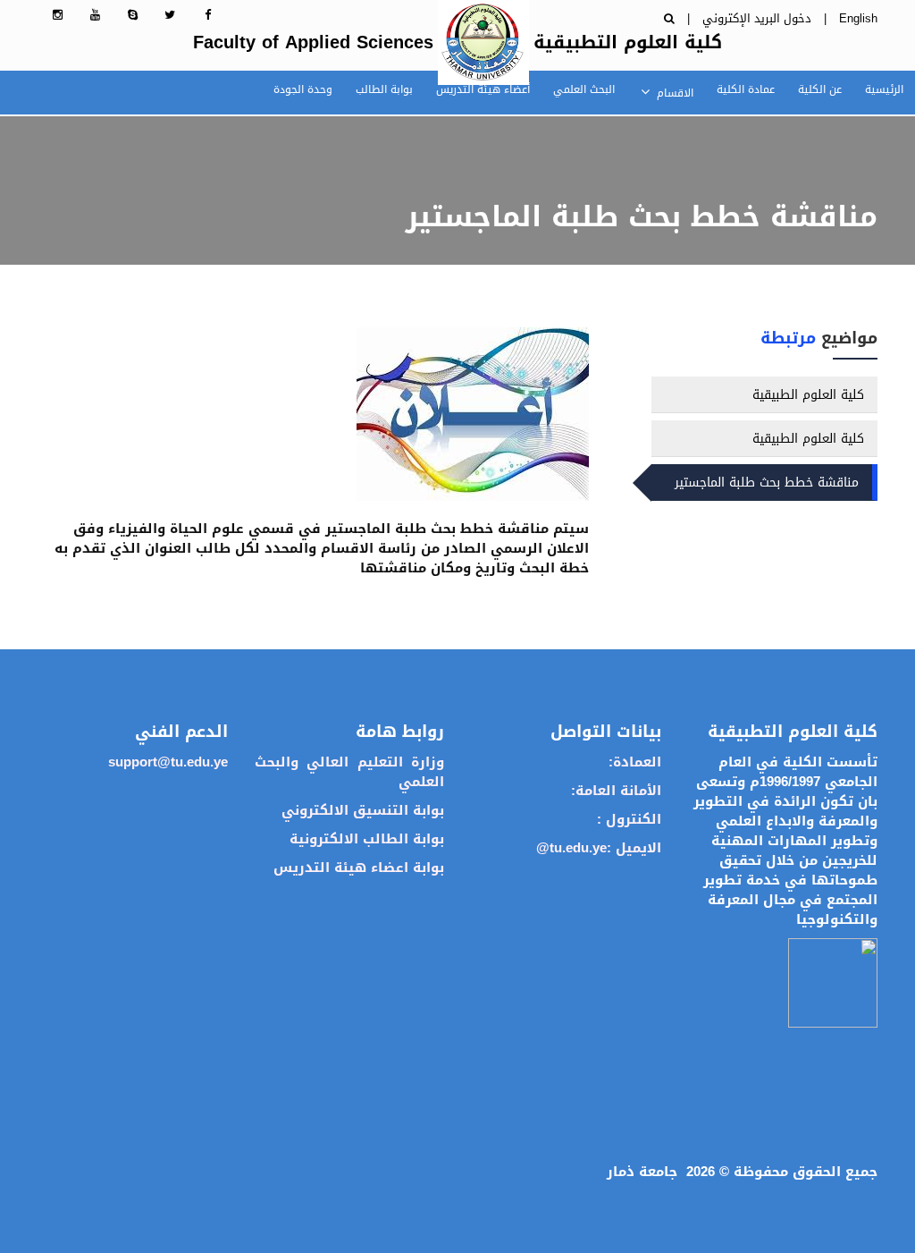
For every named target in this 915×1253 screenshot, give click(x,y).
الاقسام (673, 93)
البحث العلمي (584, 89)
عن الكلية (820, 89)
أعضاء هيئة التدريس (483, 89)
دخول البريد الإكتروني (756, 18)
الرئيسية (884, 89)
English (858, 18)
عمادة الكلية (746, 89)
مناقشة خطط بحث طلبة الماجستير (767, 482)
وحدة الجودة (302, 89)
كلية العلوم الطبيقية (808, 395)
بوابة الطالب (384, 89)
